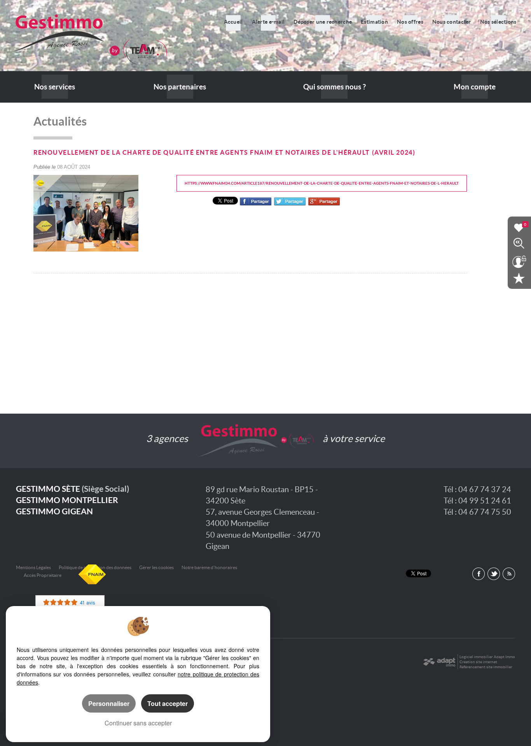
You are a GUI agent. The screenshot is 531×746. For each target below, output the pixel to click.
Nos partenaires (180, 87)
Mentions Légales (33, 567)
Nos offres (410, 22)
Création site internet (478, 662)
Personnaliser (108, 703)
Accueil (233, 22)
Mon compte (475, 87)
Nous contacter (451, 22)
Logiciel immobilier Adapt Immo (487, 657)
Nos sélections (498, 22)
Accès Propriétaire (42, 575)
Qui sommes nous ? (334, 87)
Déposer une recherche (322, 22)
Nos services (54, 87)
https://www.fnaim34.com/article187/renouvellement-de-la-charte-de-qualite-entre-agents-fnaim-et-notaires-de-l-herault (322, 183)
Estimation (374, 22)
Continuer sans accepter (138, 722)
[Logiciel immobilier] (439, 662)
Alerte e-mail (268, 22)
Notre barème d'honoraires (210, 567)
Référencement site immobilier (485, 667)
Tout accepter (167, 703)
